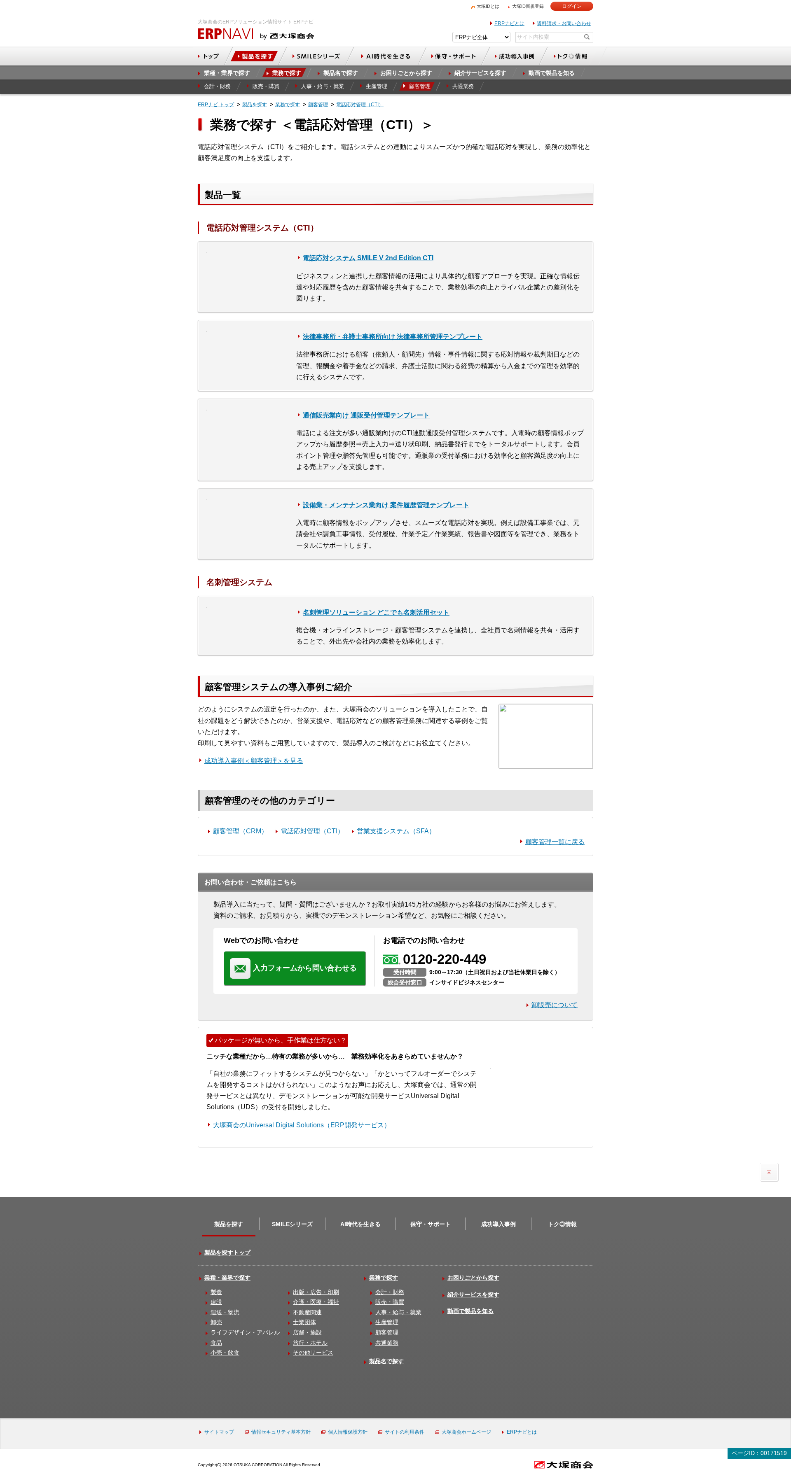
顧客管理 (386, 1332)
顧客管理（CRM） (240, 831)
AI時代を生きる (360, 1224)
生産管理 (386, 1322)
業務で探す (383, 1277)
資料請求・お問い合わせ (564, 23)
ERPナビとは (509, 23)
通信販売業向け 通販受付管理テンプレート (366, 415)
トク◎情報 (562, 1224)
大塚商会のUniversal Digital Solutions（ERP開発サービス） (302, 1125)
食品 (216, 1342)
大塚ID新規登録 (528, 6)
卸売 (216, 1322)
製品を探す (228, 1224)
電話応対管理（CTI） (312, 831)
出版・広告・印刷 (316, 1292)
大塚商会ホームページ (466, 1432)
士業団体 (304, 1322)
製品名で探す (386, 1361)
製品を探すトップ (227, 1252)
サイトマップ (219, 1432)
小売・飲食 (225, 1352)
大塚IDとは (488, 6)
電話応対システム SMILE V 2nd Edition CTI (368, 257)
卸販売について (554, 1004)
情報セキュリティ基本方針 (281, 1432)
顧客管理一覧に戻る (555, 841)
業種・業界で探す (227, 1277)
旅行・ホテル (310, 1342)
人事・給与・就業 (398, 1312)
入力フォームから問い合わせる (305, 968)
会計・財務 (389, 1292)
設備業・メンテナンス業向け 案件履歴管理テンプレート (386, 504)
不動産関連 (307, 1312)
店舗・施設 (307, 1332)
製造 (216, 1292)
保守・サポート (430, 1224)
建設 (216, 1302)
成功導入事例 (498, 1224)
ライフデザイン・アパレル (245, 1332)
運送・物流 (225, 1312)
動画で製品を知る (470, 1311)
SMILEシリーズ (292, 1224)
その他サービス (313, 1352)
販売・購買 (389, 1302)
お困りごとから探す (473, 1277)
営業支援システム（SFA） (396, 831)
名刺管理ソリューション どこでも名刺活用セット (376, 612)
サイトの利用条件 (404, 1432)
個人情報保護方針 (347, 1432)
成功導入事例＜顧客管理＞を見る (253, 760)
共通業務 (386, 1342)
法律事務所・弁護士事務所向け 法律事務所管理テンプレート (392, 336)
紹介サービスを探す (473, 1294)
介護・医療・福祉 (316, 1302)
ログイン (572, 6)
